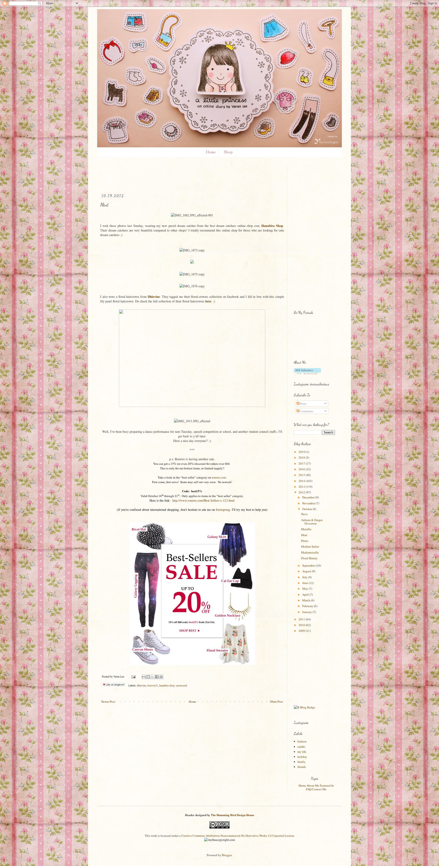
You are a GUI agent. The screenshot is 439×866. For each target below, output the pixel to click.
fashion (302, 741)
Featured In (327, 785)
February (308, 606)
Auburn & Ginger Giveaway (312, 522)
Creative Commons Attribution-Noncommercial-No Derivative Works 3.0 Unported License (237, 836)
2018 (302, 457)
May (305, 588)
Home (210, 152)
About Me (313, 785)
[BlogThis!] (148, 677)
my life (301, 752)
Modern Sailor (310, 546)
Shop (228, 152)
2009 (302, 631)
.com (219, 477)
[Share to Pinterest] (161, 677)
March (306, 600)
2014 (302, 481)
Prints (304, 541)
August (307, 571)
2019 (302, 452)
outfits (301, 747)
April (305, 594)
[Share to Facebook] (157, 677)
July (305, 577)
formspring (223, 509)
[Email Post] (133, 676)
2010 (302, 625)
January (307, 612)
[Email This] (144, 677)
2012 (302, 492)
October (307, 509)
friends (301, 767)
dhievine (141, 685)
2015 (302, 475)
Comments (306, 411)
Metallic (306, 529)
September (309, 565)
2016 (302, 469)
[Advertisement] (183, 175)
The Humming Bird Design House (232, 815)
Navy (304, 514)
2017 (302, 463)
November (309, 503)
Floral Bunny (309, 558)
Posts (302, 403)
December (308, 497)
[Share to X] (152, 677)
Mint (304, 535)
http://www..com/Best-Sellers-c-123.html (203, 500)
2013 (302, 486)
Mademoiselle (310, 552)
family (301, 762)
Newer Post (108, 701)
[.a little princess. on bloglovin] (307, 373)
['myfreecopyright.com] (219, 840)
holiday (302, 757)
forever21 (152, 685)
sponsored (181, 685)
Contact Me (319, 789)
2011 (302, 619)
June (305, 583)
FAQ (308, 789)
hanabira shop (166, 685)
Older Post (276, 701)
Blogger (227, 855)
